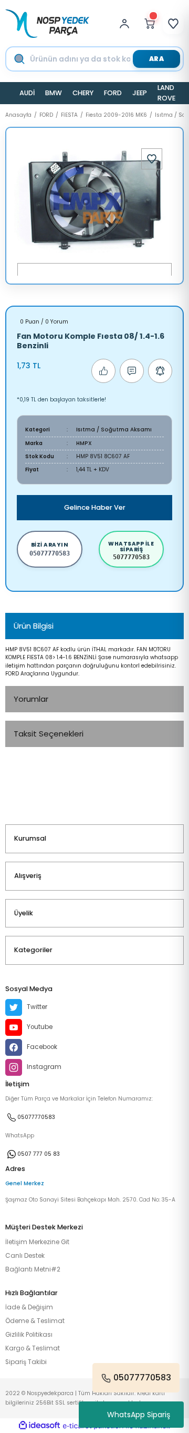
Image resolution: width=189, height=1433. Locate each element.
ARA (156, 58)
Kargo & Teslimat (32, 1348)
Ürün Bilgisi (34, 625)
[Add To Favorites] (151, 158)
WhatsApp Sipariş (138, 1414)
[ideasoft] (39, 1425)
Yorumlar (31, 698)
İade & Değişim (29, 1307)
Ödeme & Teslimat (35, 1321)
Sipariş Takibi (26, 1362)
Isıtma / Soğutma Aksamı (114, 429)
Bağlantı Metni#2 (32, 1269)
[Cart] (149, 23)
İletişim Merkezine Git (37, 1242)
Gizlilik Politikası (28, 1334)
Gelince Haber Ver (94, 507)
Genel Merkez (24, 1183)
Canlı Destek (25, 1256)
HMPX (84, 443)
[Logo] (47, 23)
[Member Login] (127, 23)
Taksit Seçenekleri (48, 733)
